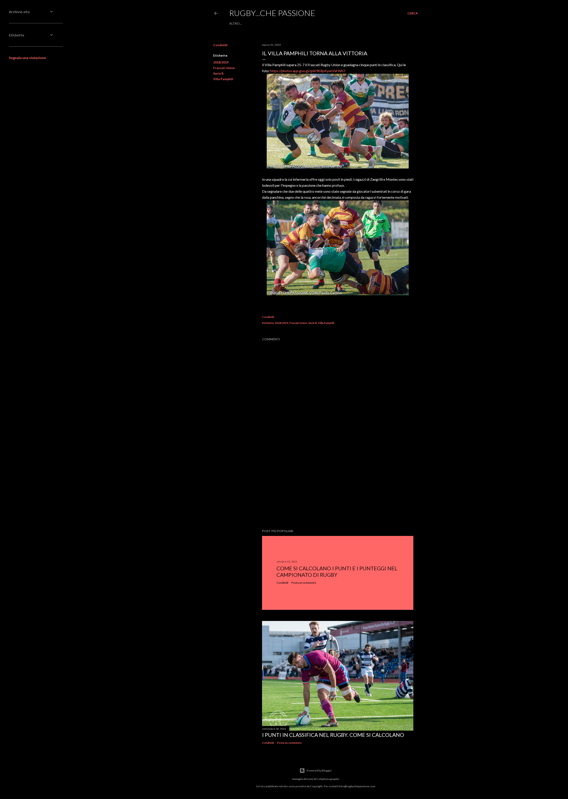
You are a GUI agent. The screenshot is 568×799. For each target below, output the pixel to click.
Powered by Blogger (319, 770)
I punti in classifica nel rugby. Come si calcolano (333, 735)
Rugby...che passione (272, 13)
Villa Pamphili (223, 79)
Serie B (218, 73)
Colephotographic (327, 779)
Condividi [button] (220, 45)
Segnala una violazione (27, 58)
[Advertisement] (337, 487)
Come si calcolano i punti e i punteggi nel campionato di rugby (336, 571)
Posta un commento (303, 582)
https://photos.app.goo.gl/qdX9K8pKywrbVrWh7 (307, 71)
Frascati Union (224, 68)
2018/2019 (221, 62)
